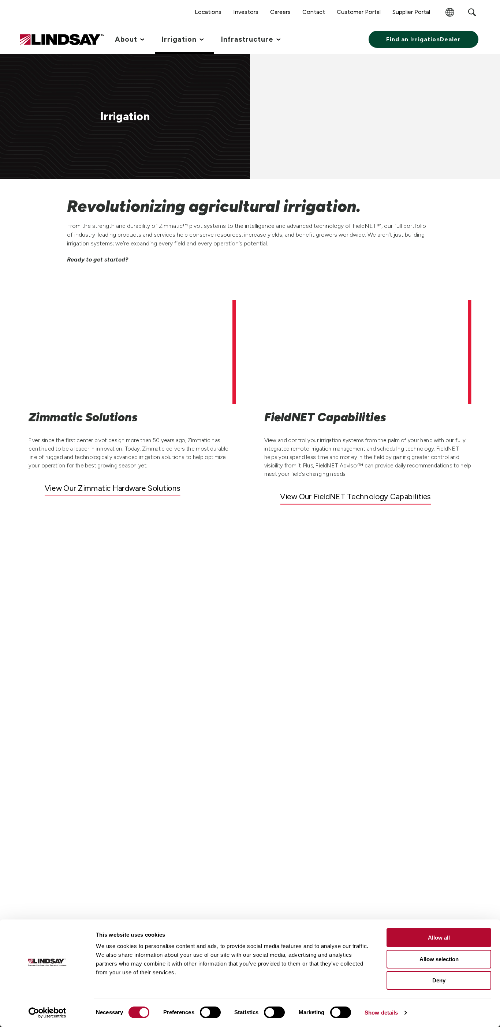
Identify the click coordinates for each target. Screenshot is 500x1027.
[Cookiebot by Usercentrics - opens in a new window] (47, 1012)
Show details (381, 1012)
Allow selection (439, 959)
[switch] (210, 1012)
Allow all (439, 937)
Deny (438, 980)
